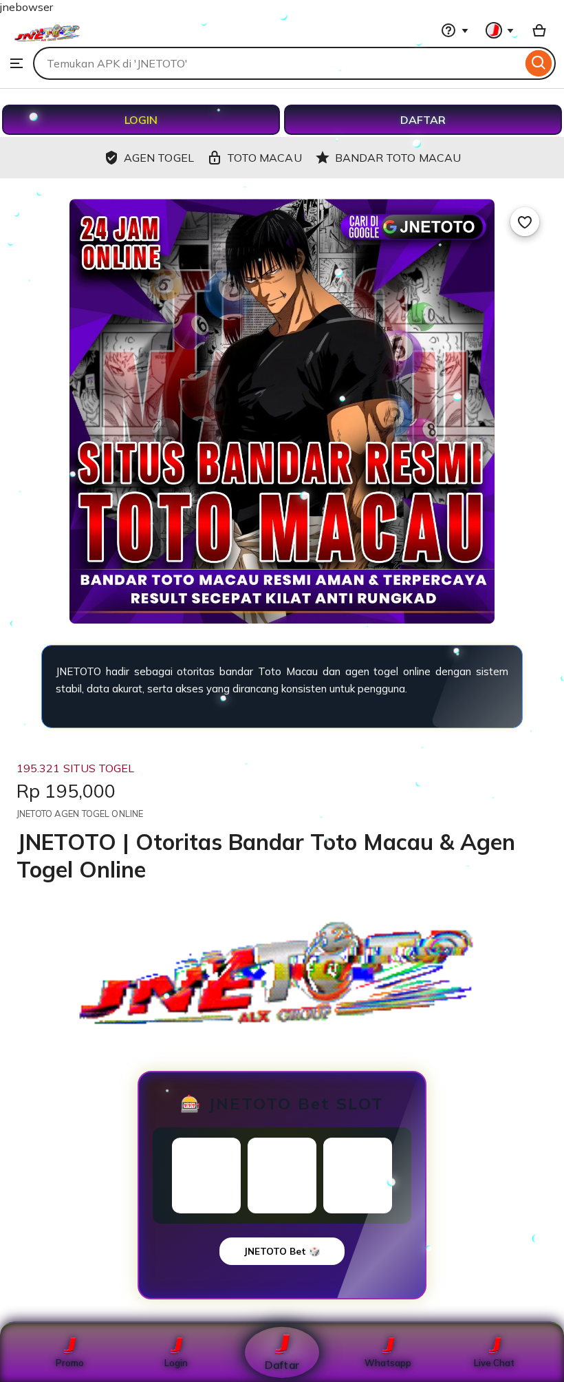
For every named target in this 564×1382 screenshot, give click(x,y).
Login (176, 1362)
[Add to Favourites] (524, 221)
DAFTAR (423, 120)
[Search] (539, 63)
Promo (70, 1362)
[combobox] (277, 63)
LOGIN (141, 120)
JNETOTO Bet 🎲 (282, 1251)
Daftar (282, 1364)
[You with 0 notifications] (500, 30)
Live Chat (494, 1362)
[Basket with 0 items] (539, 30)
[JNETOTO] (48, 42)
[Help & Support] (454, 30)
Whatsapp (388, 1362)
